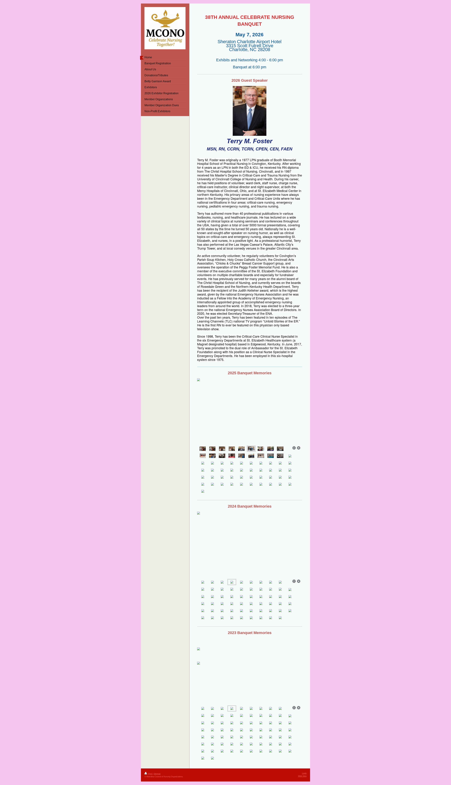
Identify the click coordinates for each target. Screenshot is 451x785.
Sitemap (157, 774)
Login (304, 773)
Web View (302, 776)
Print (150, 774)
